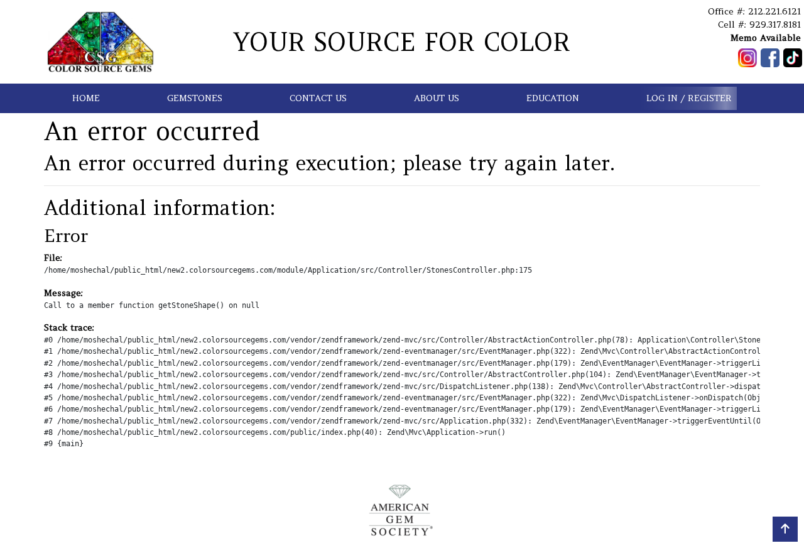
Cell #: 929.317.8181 (759, 24)
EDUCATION (552, 98)
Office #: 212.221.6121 (754, 11)
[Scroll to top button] (785, 529)
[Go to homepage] (100, 41)
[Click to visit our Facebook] (770, 57)
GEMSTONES (194, 98)
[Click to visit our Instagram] (747, 57)
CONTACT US (318, 98)
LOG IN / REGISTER (689, 98)
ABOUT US (436, 98)
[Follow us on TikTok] (792, 57)
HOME (86, 98)
